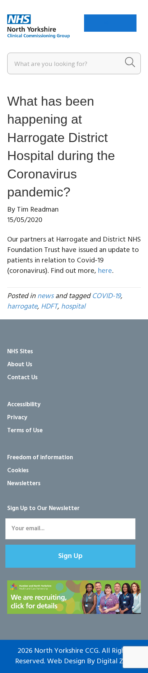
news (45, 296)
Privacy (17, 417)
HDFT (49, 307)
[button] (70, 556)
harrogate (22, 307)
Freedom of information (40, 457)
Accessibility (24, 404)
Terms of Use (25, 430)
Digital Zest (115, 661)
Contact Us (22, 377)
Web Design (66, 661)
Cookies (18, 470)
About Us (19, 364)
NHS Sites (20, 352)
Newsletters (24, 483)
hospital (73, 307)
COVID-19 (106, 296)
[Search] (130, 63)
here (105, 271)
